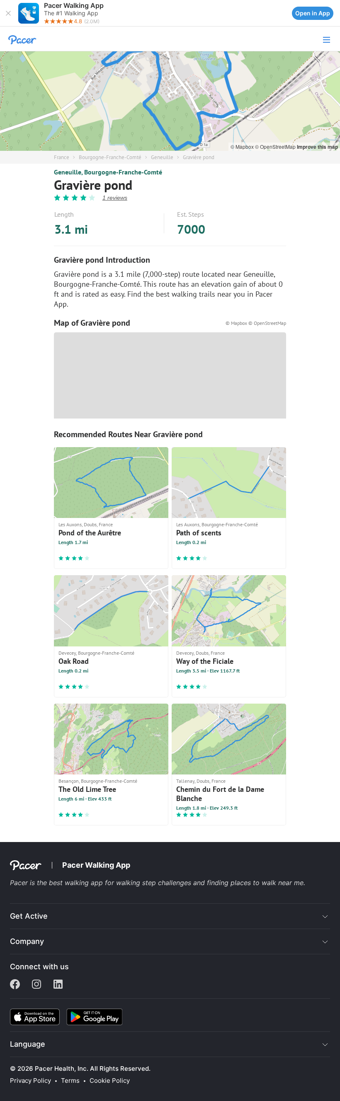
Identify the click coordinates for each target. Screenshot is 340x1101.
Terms (70, 1080)
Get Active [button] (29, 916)
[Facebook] (15, 985)
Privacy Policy (30, 1080)
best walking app (77, 882)
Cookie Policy (110, 1080)
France (61, 157)
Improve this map (317, 146)
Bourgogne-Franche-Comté (110, 157)
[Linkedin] (58, 985)
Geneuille (162, 157)
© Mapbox (243, 146)
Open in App (312, 13)
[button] (8, 13)
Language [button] (27, 1044)
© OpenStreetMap (276, 146)
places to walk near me (267, 882)
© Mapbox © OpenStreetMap (256, 323)
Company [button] (27, 941)
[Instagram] (36, 985)
